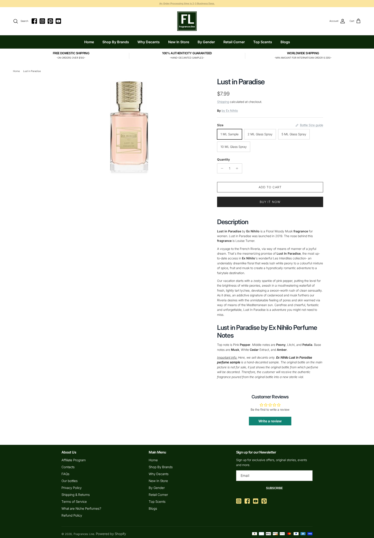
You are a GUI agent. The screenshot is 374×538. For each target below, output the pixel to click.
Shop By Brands (115, 42)
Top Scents (262, 42)
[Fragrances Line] (187, 21)
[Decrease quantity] (221, 168)
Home (89, 42)
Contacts (68, 467)
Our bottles (69, 481)
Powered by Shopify (111, 534)
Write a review (270, 421)
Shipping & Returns (75, 495)
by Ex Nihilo (230, 110)
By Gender (206, 42)
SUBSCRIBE (274, 488)
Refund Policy (71, 515)
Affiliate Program (73, 460)
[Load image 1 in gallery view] (129, 126)
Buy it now (270, 202)
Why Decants (148, 42)
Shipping (223, 102)
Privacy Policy (71, 488)
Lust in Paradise (32, 71)
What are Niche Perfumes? (81, 508)
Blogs (285, 42)
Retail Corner (234, 42)
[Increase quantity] (238, 168)
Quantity (223, 159)
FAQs (65, 474)
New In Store (178, 42)
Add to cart (270, 187)
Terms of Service (74, 502)
